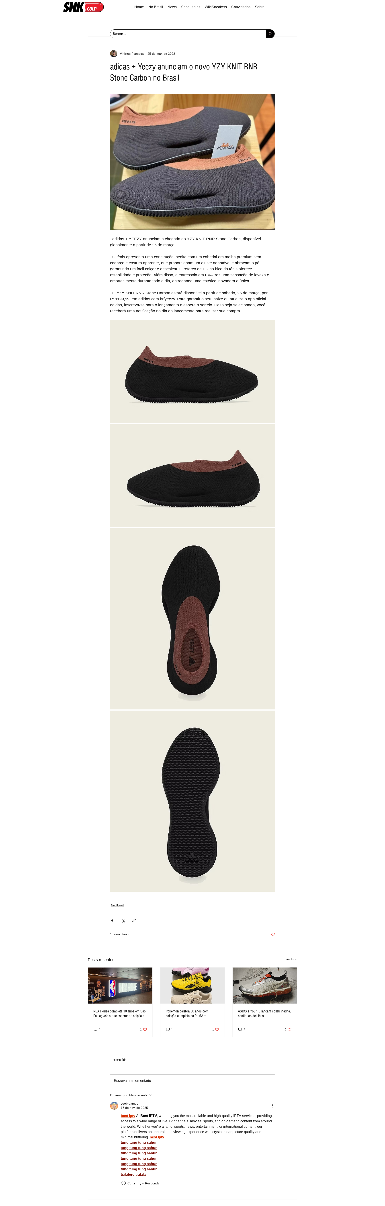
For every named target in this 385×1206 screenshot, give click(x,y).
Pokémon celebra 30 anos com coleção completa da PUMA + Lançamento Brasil (187, 1013)
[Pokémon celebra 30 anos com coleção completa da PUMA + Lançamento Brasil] (192, 986)
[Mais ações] (272, 1105)
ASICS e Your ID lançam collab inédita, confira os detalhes (264, 1013)
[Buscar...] (270, 34)
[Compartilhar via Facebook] (112, 920)
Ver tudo (291, 959)
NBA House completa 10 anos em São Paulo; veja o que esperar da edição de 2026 (119, 1013)
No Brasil (117, 905)
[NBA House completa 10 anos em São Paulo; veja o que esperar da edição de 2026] (120, 986)
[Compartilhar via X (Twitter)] (123, 920)
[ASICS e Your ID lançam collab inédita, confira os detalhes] (265, 986)
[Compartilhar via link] (134, 920)
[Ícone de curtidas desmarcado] (124, 1183)
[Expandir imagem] (192, 371)
